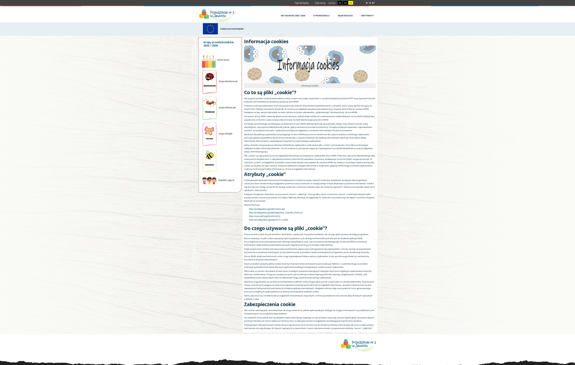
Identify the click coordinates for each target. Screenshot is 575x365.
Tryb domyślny (301, 2)
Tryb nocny (320, 2)
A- (367, 2)
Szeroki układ (361, 3)
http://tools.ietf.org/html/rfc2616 (264, 216)
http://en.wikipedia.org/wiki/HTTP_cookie (268, 219)
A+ (373, 2)
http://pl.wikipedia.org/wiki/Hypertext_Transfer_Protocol (275, 212)
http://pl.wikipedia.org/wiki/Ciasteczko (267, 209)
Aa (340, 2)
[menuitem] (292, 14)
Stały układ (357, 3)
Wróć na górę (365, 361)
